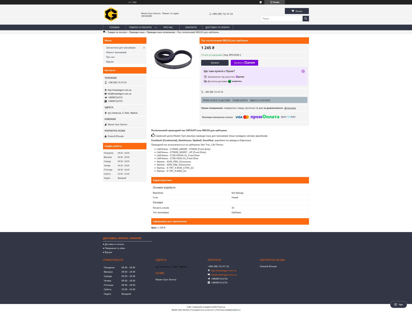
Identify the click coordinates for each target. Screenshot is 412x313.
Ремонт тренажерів (116, 52)
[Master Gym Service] (111, 21)
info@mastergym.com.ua (119, 94)
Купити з (239, 62)
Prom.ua (221, 307)
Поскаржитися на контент (202, 310)
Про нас (168, 27)
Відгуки (110, 61)
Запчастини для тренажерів (120, 47)
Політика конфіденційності (228, 310)
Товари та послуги (140, 27)
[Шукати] (306, 18)
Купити (215, 62)
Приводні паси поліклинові (161, 32)
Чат (401, 304)
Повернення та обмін (115, 248)
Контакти (191, 27)
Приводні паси (137, 32)
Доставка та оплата (217, 27)
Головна (114, 27)
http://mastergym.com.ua (119, 90)
